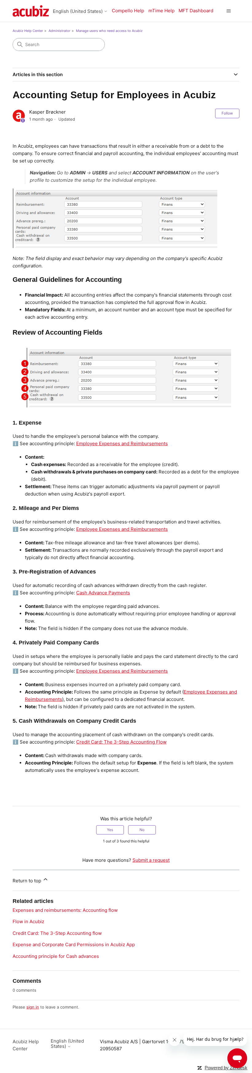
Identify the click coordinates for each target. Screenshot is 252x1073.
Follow (227, 113)
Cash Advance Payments (103, 593)
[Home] (31, 11)
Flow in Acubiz (28, 921)
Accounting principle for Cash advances (56, 956)
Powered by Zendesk (226, 1067)
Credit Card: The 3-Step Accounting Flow (121, 742)
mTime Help (161, 11)
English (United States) (78, 11)
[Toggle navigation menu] (228, 11)
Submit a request (151, 860)
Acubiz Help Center (28, 31)
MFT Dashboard (196, 11)
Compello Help (128, 11)
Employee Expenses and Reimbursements (122, 443)
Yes (110, 829)
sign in (32, 1007)
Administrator (59, 31)
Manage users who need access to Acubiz (109, 31)
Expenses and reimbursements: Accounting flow (65, 910)
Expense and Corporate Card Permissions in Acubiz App (74, 944)
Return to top (27, 881)
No (142, 829)
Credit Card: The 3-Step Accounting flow (57, 933)
